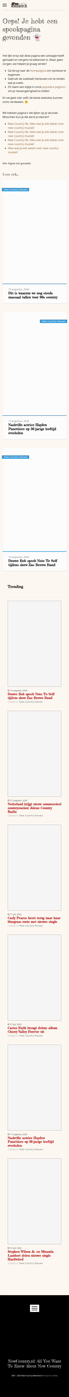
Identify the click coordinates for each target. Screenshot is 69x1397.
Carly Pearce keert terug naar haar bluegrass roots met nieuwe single (34, 920)
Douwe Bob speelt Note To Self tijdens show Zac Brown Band (32, 563)
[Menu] (5, 5)
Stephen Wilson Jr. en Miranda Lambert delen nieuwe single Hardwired (31, 1255)
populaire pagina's (54, 87)
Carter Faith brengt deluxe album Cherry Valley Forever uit (32, 1030)
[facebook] (19, 1318)
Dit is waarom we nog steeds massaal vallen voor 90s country (32, 295)
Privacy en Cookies (50, 1375)
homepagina (38, 70)
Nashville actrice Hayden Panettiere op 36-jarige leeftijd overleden (32, 429)
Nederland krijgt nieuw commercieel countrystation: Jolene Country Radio (34, 808)
